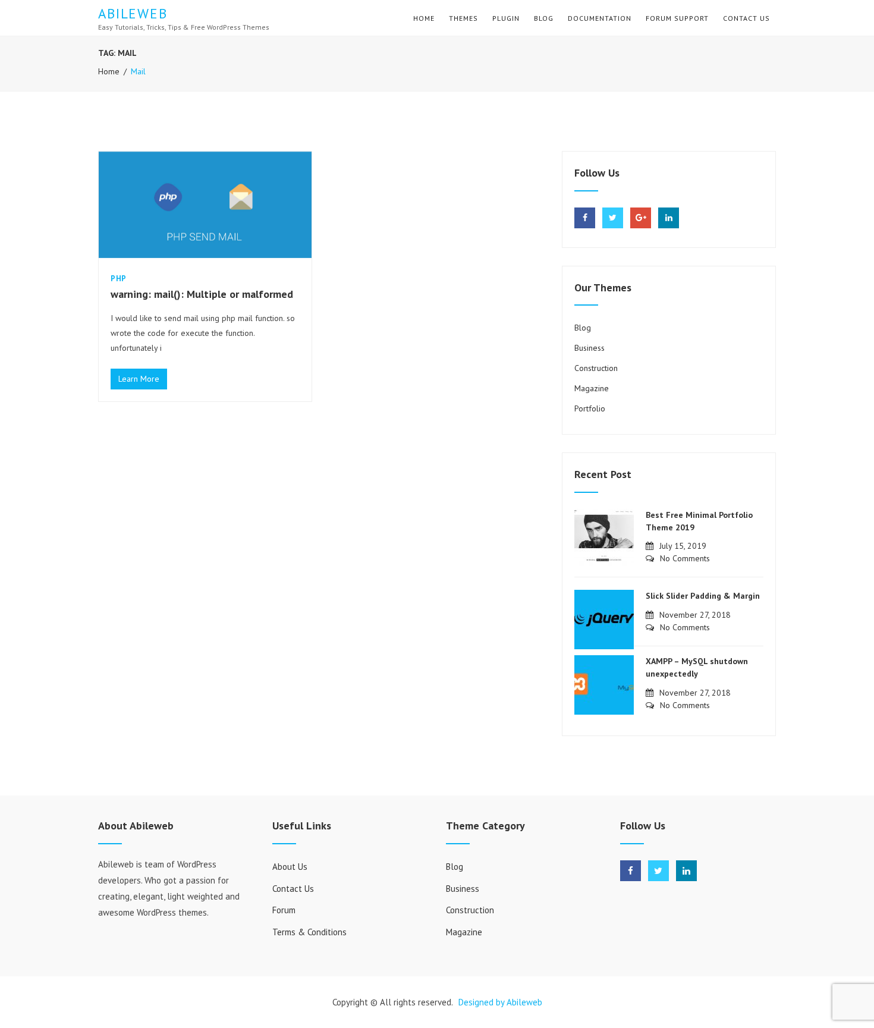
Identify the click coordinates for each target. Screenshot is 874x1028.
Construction (596, 368)
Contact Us (746, 18)
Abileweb (133, 13)
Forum (283, 910)
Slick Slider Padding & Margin (703, 595)
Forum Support (677, 18)
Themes (463, 18)
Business (589, 347)
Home (424, 18)
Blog (544, 18)
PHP (119, 278)
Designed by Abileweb (500, 1002)
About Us (289, 866)
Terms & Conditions (309, 932)
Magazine (591, 388)
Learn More (142, 378)
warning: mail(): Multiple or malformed (202, 294)
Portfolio (589, 408)
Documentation (599, 18)
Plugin (506, 18)
